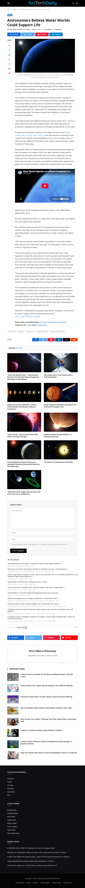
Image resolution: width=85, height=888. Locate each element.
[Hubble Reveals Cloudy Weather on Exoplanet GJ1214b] (61, 422)
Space (10, 15)
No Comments (48, 29)
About (28, 883)
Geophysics (30, 331)
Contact (35, 883)
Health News (11, 820)
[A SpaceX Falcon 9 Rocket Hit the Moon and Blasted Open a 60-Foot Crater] (13, 677)
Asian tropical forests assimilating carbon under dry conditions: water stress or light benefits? (36, 587)
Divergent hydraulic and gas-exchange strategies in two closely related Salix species (33, 604)
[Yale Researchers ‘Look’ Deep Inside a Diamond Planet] (61, 362)
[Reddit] (9, 73)
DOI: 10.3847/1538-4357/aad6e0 (27, 316)
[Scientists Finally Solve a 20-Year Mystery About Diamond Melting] (13, 699)
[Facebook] (9, 46)
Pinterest (10, 789)
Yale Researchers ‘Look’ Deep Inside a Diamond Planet (58, 376)
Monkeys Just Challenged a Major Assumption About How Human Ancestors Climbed (36, 852)
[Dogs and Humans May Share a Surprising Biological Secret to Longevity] (13, 755)
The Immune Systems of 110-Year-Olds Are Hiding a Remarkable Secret (32, 865)
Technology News (13, 833)
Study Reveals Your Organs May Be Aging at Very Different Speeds (46, 685)
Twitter (9, 782)
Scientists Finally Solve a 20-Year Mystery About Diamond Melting (46, 697)
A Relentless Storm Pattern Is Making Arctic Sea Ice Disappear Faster (31, 848)
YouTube (10, 785)
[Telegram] (9, 64)
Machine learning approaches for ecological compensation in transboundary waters (32, 598)
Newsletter (11, 792)
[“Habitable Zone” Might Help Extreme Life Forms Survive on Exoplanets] (24, 479)
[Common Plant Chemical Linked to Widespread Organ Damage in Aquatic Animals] (13, 744)
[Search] (77, 3)
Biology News (12, 810)
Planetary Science (42, 331)
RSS (8, 795)
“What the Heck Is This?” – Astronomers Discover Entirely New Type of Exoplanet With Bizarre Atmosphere (23, 377)
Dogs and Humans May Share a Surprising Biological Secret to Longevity (49, 753)
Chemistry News (13, 813)
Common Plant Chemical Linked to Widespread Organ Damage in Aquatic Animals (46, 742)
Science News (12, 827)
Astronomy (11, 331)
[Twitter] (9, 50)
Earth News (11, 817)
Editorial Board (45, 883)
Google (29, 325)
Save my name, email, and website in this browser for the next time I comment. (40, 544)
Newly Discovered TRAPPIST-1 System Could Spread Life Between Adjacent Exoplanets (21, 407)
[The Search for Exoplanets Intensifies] (61, 449)
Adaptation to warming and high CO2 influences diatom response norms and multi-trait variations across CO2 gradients (40, 610)
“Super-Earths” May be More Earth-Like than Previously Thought (22, 435)
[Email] (9, 68)
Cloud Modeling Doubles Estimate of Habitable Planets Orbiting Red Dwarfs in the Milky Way (23, 464)
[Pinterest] (9, 59)
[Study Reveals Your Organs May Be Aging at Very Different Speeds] (13, 688)
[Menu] (9, 3)
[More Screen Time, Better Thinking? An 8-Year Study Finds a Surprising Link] (13, 722)
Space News (11, 830)
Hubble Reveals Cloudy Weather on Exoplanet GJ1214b (58, 435)
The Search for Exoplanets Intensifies (58, 462)
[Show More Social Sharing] (65, 34)
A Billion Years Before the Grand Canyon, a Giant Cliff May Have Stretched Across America (38, 857)
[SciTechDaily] (43, 3)
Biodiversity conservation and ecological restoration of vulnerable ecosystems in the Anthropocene (37, 569)
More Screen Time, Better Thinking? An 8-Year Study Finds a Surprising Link (48, 720)
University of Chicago (57, 331)
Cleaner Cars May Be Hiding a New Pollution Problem (41, 730)
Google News (41, 325)
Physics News (12, 823)
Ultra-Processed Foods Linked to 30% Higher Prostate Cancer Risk (46, 708)
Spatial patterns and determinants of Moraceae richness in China (27, 582)
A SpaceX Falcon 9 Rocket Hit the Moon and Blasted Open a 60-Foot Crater (47, 675)
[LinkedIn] (9, 55)
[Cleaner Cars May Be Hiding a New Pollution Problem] (13, 733)
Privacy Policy (56, 883)
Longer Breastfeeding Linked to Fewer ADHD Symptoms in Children (30, 861)
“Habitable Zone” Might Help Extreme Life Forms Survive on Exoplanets (23, 493)
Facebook (10, 779)
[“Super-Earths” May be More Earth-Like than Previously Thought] (24, 422)
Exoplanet (21, 331)
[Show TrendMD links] (76, 627)
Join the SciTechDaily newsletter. (53, 322)
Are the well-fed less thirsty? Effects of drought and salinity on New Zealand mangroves (34, 563)
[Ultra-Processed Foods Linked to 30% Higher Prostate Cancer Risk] (13, 710)
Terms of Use (68, 883)
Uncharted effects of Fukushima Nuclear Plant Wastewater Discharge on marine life (33, 593)
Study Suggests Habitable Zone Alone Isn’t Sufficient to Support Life (60, 406)
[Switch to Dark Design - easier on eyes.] (73, 3)
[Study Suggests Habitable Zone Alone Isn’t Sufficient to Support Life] (61, 392)
